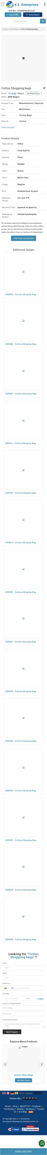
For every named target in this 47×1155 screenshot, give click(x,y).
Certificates (9, 1109)
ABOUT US (25, 1106)
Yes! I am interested (23, 238)
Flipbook (36, 1106)
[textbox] (26, 21)
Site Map (23, 1111)
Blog (15, 1106)
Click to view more (7, 127)
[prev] (5, 1064)
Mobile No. (7, 983)
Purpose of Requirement (12, 1003)
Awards (20, 1109)
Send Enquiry (23, 1151)
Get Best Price (33, 93)
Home (5, 29)
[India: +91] (6, 988)
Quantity (6, 993)
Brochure (30, 1109)
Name (5, 963)
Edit (41, 999)
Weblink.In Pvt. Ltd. (30, 1121)
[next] (41, 1064)
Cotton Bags (14, 29)
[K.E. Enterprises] (22, 4)
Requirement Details (10, 1020)
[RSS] (31, 1111)
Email (5, 973)
